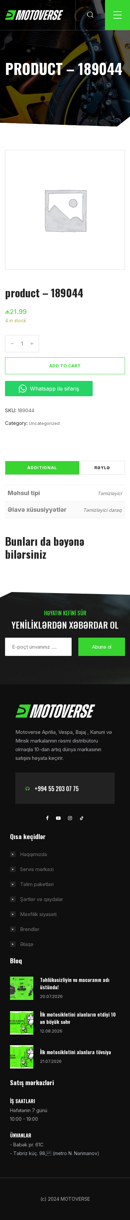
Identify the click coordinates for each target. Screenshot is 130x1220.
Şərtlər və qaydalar (41, 899)
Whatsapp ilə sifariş (54, 388)
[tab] (42, 467)
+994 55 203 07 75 (57, 788)
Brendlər (29, 929)
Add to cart (65, 365)
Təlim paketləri (37, 884)
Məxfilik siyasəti (38, 914)
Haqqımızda (33, 854)
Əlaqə (26, 944)
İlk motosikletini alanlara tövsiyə (75, 1052)
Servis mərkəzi (37, 869)
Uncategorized (44, 423)
